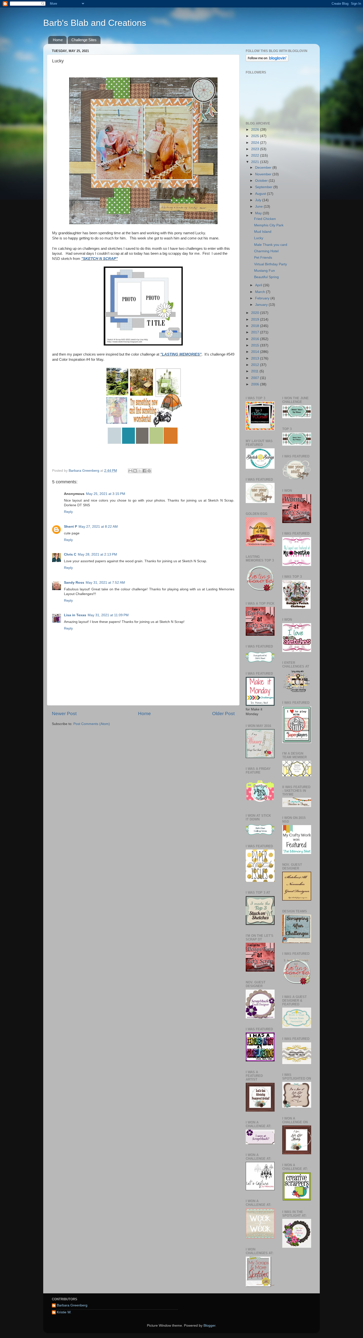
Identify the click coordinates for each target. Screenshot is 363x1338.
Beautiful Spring (266, 277)
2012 (255, 365)
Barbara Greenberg (72, 1305)
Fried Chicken (265, 219)
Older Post (223, 713)
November (263, 174)
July (258, 200)
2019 (255, 319)
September (264, 187)
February (262, 298)
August (261, 194)
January (262, 305)
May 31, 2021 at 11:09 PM (108, 615)
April (259, 285)
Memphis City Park (268, 225)
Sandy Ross (74, 582)
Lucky (258, 238)
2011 (255, 371)
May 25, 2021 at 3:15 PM (105, 494)
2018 (255, 326)
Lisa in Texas (75, 615)
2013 (255, 358)
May (259, 213)
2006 (255, 384)
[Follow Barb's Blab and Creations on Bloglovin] (267, 60)
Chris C (70, 554)
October (262, 180)
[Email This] (130, 470)
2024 (255, 143)
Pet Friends (263, 257)
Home (58, 40)
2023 (255, 149)
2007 (255, 378)
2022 (255, 155)
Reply (68, 512)
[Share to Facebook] (144, 470)
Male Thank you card (270, 245)
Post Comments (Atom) (91, 724)
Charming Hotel (266, 251)
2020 (255, 313)
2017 (255, 332)
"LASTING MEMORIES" (181, 354)
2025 (255, 136)
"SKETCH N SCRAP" (99, 259)
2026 (255, 129)
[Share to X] (139, 470)
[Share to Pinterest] (149, 470)
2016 (255, 339)
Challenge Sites (84, 40)
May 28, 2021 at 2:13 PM (97, 554)
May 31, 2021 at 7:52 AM (105, 582)
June (259, 206)
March (260, 292)
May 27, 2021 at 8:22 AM (98, 526)
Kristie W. (64, 1312)
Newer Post (64, 713)
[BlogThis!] (135, 470)
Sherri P (70, 526)
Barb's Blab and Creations (94, 23)
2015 (255, 345)
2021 (255, 162)
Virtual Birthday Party (270, 264)
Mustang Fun (264, 270)
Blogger (209, 1325)
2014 (255, 352)
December (263, 167)
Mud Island (262, 232)
